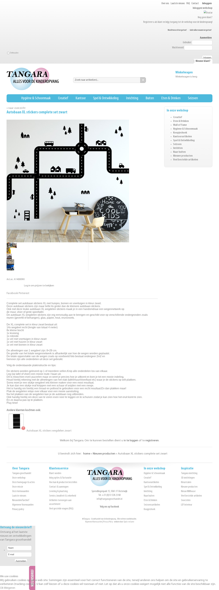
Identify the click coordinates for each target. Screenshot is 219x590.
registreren (152, 440)
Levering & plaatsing (58, 491)
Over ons (165, 3)
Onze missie (17, 486)
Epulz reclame (129, 522)
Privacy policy (18, 509)
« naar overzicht (16, 108)
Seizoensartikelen (152, 504)
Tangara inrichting (189, 473)
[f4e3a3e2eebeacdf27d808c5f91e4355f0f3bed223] (12, 247)
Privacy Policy (108, 522)
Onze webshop (18, 477)
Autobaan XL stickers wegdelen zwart (49, 430)
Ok (1, 588)
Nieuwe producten (183, 155)
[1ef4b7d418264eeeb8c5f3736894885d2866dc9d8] (9, 258)
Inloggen (207, 3)
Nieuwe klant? (203, 61)
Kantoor (81, 98)
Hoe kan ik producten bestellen (63, 482)
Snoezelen (185, 500)
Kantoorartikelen (182, 136)
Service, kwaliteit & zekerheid (62, 495)
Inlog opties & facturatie (60, 477)
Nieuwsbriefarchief (20, 500)
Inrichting (132, 98)
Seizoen (193, 98)
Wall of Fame (180, 125)
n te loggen (131, 440)
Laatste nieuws (178, 3)
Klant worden (55, 473)
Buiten (150, 98)
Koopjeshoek (180, 132)
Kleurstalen (186, 482)
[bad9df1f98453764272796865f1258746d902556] (9, 252)
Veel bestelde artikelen (185, 159)
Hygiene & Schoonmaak (185, 129)
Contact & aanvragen (58, 486)
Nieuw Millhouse (188, 491)
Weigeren (9, 588)
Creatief (63, 98)
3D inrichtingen (188, 477)
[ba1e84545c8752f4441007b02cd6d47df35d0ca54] (10, 269)
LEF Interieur (186, 504)
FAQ (188, 3)
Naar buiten (179, 152)
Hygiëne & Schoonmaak (36, 98)
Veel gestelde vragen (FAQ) (61, 508)
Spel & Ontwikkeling (105, 98)
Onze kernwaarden (20, 491)
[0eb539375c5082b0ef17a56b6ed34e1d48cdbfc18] (10, 264)
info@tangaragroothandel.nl (109, 499)
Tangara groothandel (21, 473)
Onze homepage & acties (23, 482)
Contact (195, 3)
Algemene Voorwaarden (23, 504)
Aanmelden (206, 37)
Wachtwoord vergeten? (177, 30)
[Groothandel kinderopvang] (109, 485)
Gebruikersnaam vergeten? (201, 30)
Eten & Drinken (171, 98)
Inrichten (178, 148)
